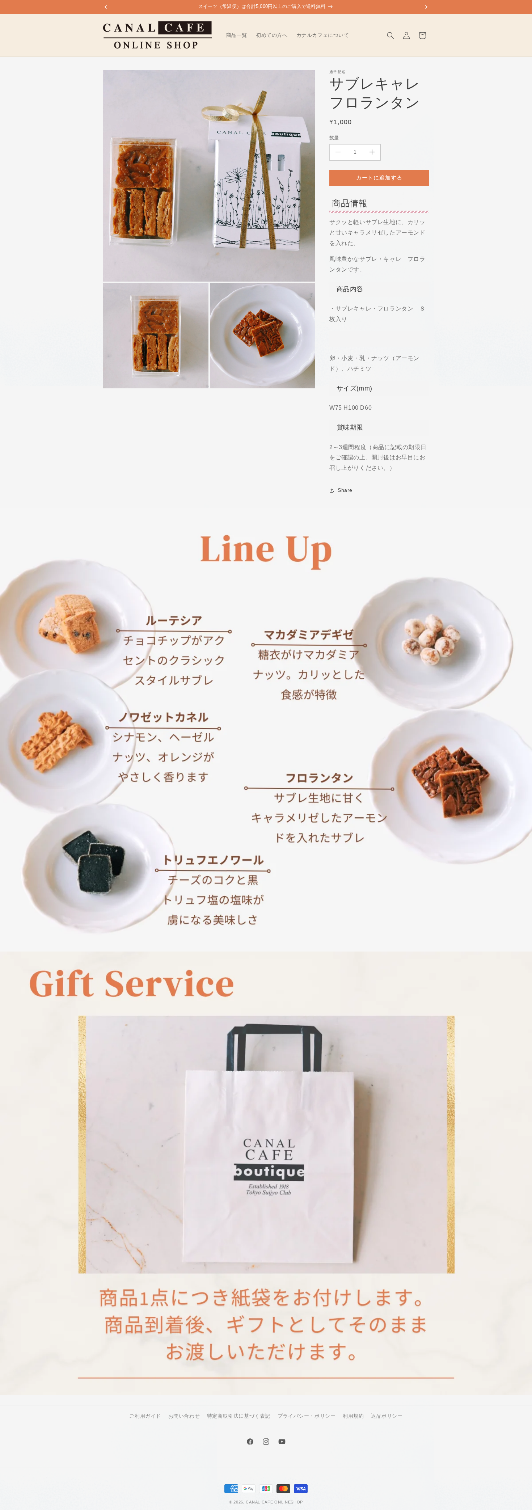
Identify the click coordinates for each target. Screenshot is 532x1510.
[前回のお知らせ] (106, 7)
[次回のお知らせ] (426, 7)
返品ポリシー (387, 1416)
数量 (334, 137)
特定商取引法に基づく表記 (238, 1416)
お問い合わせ (184, 1416)
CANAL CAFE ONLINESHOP (274, 1502)
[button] (390, 35)
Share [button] (345, 490)
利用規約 (353, 1416)
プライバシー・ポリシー (307, 1416)
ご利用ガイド (145, 1416)
